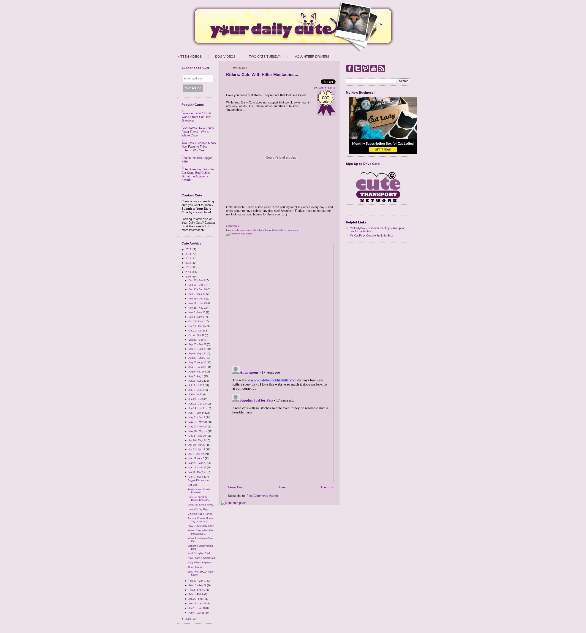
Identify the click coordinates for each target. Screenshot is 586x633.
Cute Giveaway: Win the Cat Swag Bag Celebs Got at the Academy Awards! (198, 175)
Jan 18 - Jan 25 (197, 603)
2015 (188, 249)
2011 (188, 267)
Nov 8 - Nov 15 (197, 312)
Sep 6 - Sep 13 (197, 353)
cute (242, 230)
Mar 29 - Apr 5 (196, 458)
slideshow (293, 230)
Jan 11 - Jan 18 (197, 608)
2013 (188, 258)
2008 (188, 618)
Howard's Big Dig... (198, 509)
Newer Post (235, 487)
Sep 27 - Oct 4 (196, 339)
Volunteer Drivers (312, 56)
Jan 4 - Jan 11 (196, 612)
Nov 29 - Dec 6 (197, 298)
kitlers (275, 230)
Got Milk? (193, 485)
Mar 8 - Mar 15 (197, 472)
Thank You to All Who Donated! (199, 491)
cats (237, 230)
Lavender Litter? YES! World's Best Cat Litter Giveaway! (196, 116)
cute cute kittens (255, 230)
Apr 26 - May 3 (197, 440)
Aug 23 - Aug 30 (197, 362)
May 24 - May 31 (198, 422)
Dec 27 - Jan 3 (197, 280)
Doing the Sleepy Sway (200, 504)
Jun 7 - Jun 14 (196, 412)
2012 (188, 262)
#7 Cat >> (330, 88)
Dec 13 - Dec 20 (197, 289)
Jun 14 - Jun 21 (197, 408)
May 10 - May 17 (198, 431)
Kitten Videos (189, 56)
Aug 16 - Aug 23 (197, 367)
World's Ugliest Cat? (199, 553)
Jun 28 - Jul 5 (196, 399)
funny (268, 230)
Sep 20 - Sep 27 (197, 344)
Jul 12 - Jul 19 (196, 389)
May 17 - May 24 (198, 426)
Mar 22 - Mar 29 (197, 463)
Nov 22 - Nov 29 (197, 303)
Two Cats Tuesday (265, 56)
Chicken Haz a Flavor (200, 513)
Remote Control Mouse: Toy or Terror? (201, 520)
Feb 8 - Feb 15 (197, 590)
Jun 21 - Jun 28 (197, 403)
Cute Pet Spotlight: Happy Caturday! (199, 498)
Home (281, 487)
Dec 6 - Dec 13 (197, 294)
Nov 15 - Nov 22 (197, 307)
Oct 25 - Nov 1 (197, 321)
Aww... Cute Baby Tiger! (201, 525)
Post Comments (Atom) (262, 495)
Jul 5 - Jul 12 (195, 394)
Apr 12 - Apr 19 (197, 449)
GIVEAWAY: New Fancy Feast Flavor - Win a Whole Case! (198, 131)
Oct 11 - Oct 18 (197, 330)
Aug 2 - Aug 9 (196, 376)
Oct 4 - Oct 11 (196, 335)
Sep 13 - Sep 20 (197, 349)
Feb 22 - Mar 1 (197, 580)
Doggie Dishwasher (198, 480)
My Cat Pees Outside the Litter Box (371, 235)
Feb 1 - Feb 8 (196, 594)
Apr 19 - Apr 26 (197, 444)
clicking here (201, 212)
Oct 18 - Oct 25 (197, 326)
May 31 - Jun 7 (197, 417)
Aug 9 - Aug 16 (196, 371)
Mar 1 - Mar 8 (196, 476)
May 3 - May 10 (197, 435)
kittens (282, 230)
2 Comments (232, 226)
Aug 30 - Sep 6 (197, 357)
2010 (188, 272)
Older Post (327, 487)
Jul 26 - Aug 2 (196, 380)
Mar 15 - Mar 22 (197, 467)
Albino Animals (195, 567)
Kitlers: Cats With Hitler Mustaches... (200, 532)
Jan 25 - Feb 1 (196, 599)
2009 (188, 276)
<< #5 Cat (317, 88)
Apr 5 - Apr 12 (196, 454)
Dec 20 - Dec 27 (197, 284)
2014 (188, 254)
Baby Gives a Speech (200, 562)
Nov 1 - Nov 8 (196, 316)
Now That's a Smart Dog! (202, 558)
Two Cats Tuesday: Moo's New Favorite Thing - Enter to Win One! (199, 146)
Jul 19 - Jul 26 (196, 385)
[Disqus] (281, 303)
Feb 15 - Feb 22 (197, 585)
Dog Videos (225, 56)
